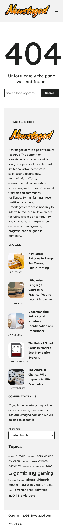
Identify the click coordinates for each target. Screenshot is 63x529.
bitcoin (21, 456)
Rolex (10, 490)
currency (14, 466)
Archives (14, 428)
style (24, 495)
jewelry (21, 480)
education (40, 466)
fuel (10, 474)
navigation (37, 484)
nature (24, 484)
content (25, 461)
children (14, 461)
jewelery (12, 480)
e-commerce (28, 466)
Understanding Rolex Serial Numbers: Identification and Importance (40, 321)
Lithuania (43, 479)
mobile (13, 484)
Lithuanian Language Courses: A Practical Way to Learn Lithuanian (40, 290)
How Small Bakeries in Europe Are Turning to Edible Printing (41, 261)
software (41, 489)
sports (13, 495)
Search (50, 93)
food (49, 466)
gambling (24, 473)
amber (11, 456)
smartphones (24, 489)
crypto (43, 461)
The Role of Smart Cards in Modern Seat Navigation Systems (40, 350)
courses (33, 461)
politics (50, 485)
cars (40, 456)
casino (48, 456)
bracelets (31, 456)
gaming (45, 473)
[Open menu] (57, 11)
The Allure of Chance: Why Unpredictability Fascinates (39, 377)
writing (32, 496)
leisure (30, 479)
